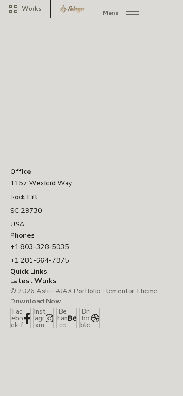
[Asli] (72, 9)
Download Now (35, 301)
